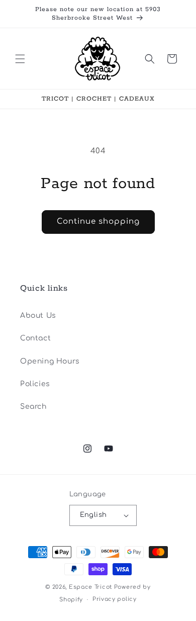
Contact (35, 338)
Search (33, 406)
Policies (35, 384)
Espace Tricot (90, 587)
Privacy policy (114, 599)
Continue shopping (98, 221)
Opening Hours (50, 361)
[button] (20, 59)
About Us (38, 315)
